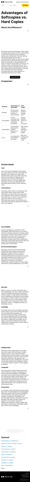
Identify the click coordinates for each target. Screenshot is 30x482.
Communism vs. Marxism (8, 452)
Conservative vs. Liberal (8, 449)
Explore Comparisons (22, 2)
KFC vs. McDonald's (7, 465)
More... (3, 468)
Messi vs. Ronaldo (6, 454)
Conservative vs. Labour (8, 457)
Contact (27, 473)
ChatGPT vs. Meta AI (7, 460)
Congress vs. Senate (7, 462)
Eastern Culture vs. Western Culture (11, 443)
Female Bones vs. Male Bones (9, 441)
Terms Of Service (25, 475)
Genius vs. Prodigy (6, 446)
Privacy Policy (26, 476)
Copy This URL (15, 77)
